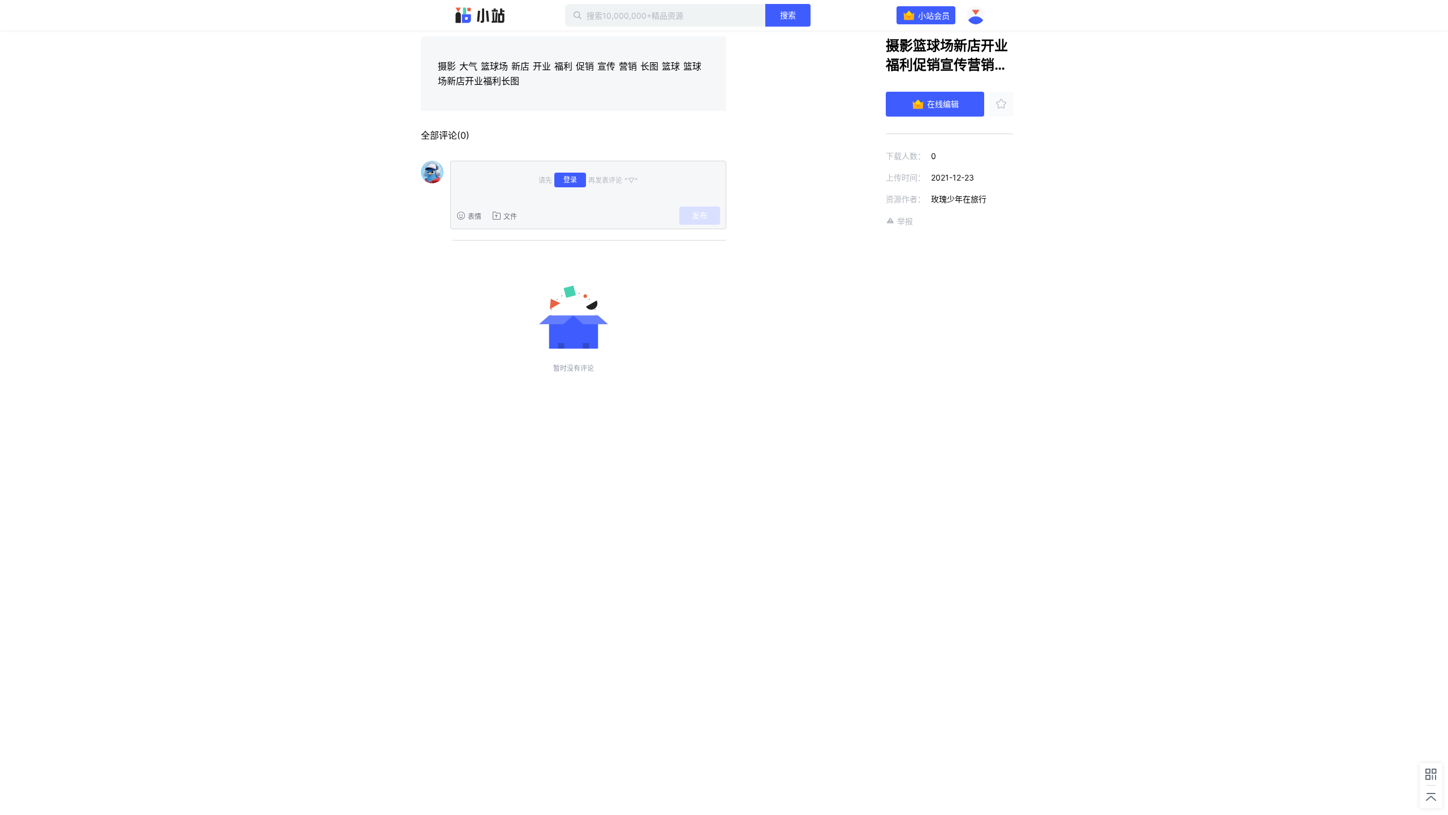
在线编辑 (943, 104)
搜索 (788, 15)
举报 (905, 221)
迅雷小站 (480, 15)
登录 (570, 179)
